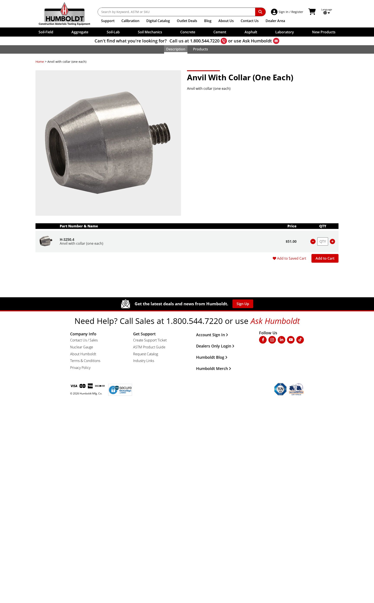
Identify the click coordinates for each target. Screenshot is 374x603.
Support (107, 20)
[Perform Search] (260, 12)
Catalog (158, 20)
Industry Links (143, 360)
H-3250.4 (67, 239)
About (226, 20)
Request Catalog (145, 354)
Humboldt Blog (210, 357)
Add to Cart (325, 258)
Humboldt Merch (212, 368)
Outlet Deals (187, 20)
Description (175, 49)
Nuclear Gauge (81, 347)
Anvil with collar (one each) (81, 243)
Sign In (284, 12)
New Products (323, 32)
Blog (207, 20)
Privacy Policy (80, 367)
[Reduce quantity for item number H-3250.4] (313, 241)
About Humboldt (83, 354)
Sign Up (243, 303)
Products (200, 49)
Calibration (130, 20)
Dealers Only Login (213, 346)
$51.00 (291, 241)
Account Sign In (210, 334)
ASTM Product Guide (149, 347)
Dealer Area (275, 20)
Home (39, 61)
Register (297, 12)
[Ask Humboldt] (276, 41)
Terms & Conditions (85, 360)
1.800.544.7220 (204, 41)
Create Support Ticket (150, 340)
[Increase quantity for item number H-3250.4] (332, 241)
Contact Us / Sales (84, 340)
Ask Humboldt (257, 41)
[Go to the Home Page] (68, 13)
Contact (250, 20)
